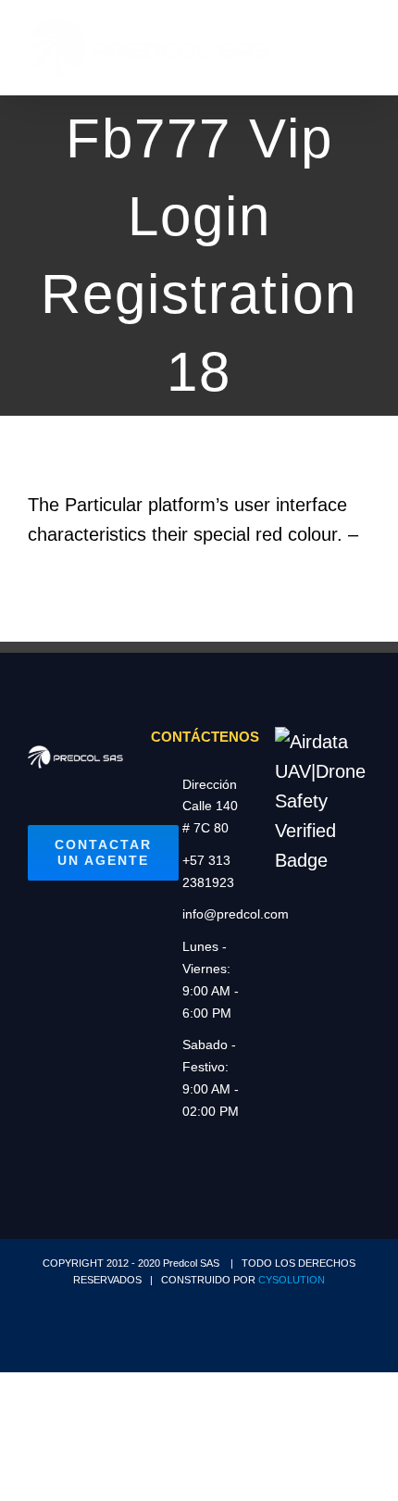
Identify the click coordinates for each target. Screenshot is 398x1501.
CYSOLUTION (291, 1279)
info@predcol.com (214, 914)
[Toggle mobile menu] (362, 51)
